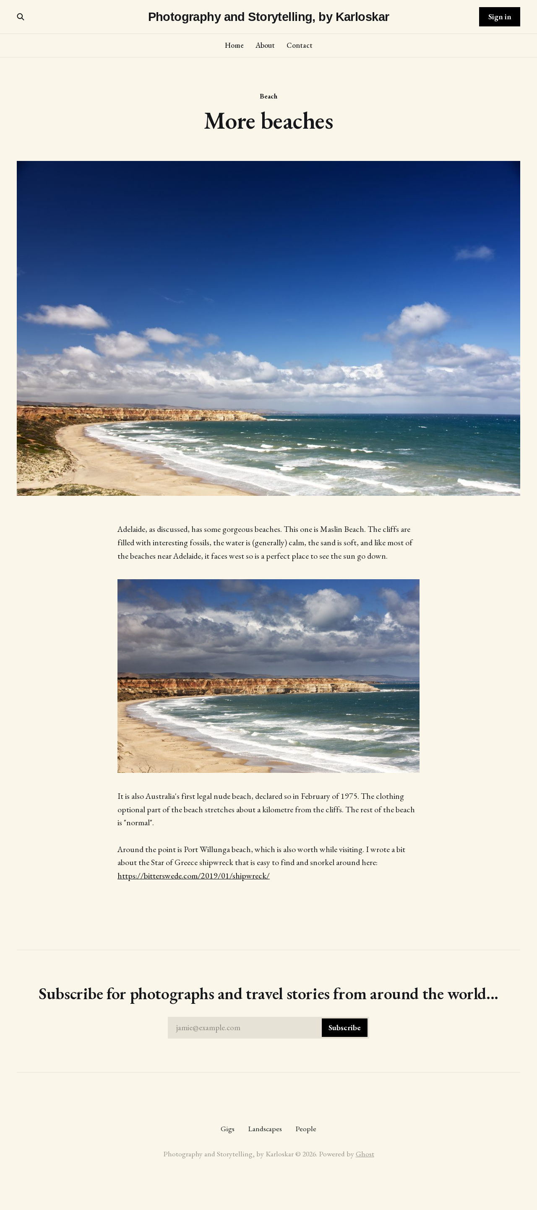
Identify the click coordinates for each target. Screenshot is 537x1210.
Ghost (365, 1153)
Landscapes (265, 1128)
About (265, 45)
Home (234, 45)
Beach (268, 96)
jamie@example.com (268, 1027)
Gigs (228, 1128)
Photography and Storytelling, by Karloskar (268, 17)
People (305, 1128)
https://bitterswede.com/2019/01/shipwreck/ (193, 875)
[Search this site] (20, 16)
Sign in (499, 16)
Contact (300, 45)
